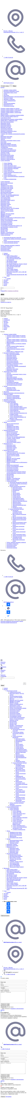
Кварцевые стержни (6, 137)
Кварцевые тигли (5, 201)
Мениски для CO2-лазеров (7, 213)
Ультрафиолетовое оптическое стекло (17, 537)
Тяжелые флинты (17, 503)
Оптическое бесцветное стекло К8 (12, 237)
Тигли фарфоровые (5, 199)
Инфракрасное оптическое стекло (20, 777)
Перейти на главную (6, 302)
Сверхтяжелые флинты (18, 499)
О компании (7, 319)
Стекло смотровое (5, 160)
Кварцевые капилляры (6, 136)
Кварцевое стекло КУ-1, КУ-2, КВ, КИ (16, 271)
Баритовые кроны (17, 487)
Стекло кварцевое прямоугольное (12, 167)
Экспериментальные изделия (8, 151)
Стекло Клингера (8, 169)
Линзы (5, 422)
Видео (5, 285)
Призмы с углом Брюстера (7, 232)
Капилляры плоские (6, 143)
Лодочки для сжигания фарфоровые (10, 195)
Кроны (14, 491)
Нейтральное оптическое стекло (20, 782)
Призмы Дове (4, 231)
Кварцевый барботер (6, 125)
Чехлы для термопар (6, 191)
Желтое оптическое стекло (19, 517)
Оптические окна (5, 249)
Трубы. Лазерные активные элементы (10, 245)
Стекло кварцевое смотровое (11, 168)
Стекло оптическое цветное (11, 242)
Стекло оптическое (5, 235)
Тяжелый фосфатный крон (19, 505)
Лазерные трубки (5, 152)
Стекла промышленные (10, 401)
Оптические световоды (6, 223)
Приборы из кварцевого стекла (9, 131)
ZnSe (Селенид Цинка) (12, 270)
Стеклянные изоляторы (7, 148)
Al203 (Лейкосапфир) (12, 255)
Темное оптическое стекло (19, 535)
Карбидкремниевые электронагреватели (14, 393)
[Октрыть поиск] (11, 86)
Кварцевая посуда (8, 443)
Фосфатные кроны (17, 507)
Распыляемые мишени (6, 132)
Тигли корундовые (5, 197)
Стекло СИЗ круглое (9, 171)
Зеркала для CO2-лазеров (7, 211)
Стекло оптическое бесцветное (11, 241)
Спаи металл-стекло (6, 117)
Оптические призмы (6, 250)
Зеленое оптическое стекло (19, 518)
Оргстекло (9, 273)
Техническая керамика (9, 430)
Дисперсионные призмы (7, 209)
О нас (5, 277)
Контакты (6, 282)
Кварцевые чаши (5, 205)
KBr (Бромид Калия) (12, 261)
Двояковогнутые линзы (7, 185)
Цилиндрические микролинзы (8, 149)
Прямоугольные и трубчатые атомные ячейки (12, 115)
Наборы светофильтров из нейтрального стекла (13, 217)
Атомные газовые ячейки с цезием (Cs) (11, 111)
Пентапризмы (4, 228)
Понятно (3, 1096)
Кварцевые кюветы (6, 124)
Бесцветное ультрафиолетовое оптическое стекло (17, 512)
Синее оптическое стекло (19, 534)
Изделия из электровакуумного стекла (10, 140)
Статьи (5, 284)
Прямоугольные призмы (7, 233)
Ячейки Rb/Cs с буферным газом (9, 120)
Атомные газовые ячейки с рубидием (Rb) (11, 109)
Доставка (6, 280)
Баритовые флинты (17, 489)
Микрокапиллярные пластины (8, 144)
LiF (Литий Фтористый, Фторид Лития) (17, 263)
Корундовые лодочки (6, 193)
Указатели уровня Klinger (7, 156)
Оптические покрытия (6, 128)
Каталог (6, 321)
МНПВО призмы (5, 216)
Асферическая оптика (6, 207)
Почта (2, 985)
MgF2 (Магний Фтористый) (14, 265)
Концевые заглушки (6, 127)
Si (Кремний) (10, 267)
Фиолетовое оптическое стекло (20, 801)
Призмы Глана (4, 229)
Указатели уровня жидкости (8, 159)
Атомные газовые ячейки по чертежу (10, 108)
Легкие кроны (16, 493)
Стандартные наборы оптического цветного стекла (18, 733)
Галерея (9, 278)
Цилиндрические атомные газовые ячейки (11, 119)
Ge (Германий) (10, 259)
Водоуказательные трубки (7, 155)
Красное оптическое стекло (20, 522)
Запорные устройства (9, 399)
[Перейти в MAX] (8, 609)
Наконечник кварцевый (7, 219)
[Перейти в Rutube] (8, 617)
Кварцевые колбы (5, 203)
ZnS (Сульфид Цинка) (12, 269)
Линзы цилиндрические (7, 183)
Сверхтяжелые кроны (18, 498)
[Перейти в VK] (8, 613)
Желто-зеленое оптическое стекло (20, 769)
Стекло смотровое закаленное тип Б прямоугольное (17, 823)
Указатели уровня (8, 394)
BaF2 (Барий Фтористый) (13, 257)
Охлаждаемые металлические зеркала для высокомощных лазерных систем (11, 226)
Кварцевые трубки (5, 153)
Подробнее (8, 1096)
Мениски (3, 212)
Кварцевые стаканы (6, 204)
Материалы (6, 254)
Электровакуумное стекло (10, 371)
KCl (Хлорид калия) (12, 262)
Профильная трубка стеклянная (9, 145)
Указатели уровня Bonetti (7, 157)
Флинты (15, 506)
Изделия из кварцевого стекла (11, 353)
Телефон (3, 988)
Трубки (5, 386)
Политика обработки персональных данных (12, 621)
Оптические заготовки (6, 221)
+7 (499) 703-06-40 (5, 1049)
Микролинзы (4, 184)
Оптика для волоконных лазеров (9, 220)
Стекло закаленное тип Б (10, 165)
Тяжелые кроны (17, 502)
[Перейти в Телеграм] (8, 605)
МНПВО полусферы (6, 215)
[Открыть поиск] (24, 684)
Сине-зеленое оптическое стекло (20, 790)
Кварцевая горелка (5, 123)
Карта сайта (7, 326)
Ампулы (3, 139)
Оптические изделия (9, 450)
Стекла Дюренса (8, 163)
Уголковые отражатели (6, 246)
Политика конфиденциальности (9, 622)
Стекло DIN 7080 (8, 164)
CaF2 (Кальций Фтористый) (14, 258)
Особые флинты (17, 497)
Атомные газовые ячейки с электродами (11, 112)
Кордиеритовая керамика (7, 192)
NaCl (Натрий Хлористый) (13, 266)
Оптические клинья (6, 248)
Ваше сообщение (5, 990)
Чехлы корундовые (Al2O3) (8, 200)
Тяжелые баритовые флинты (20, 501)
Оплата (5, 281)
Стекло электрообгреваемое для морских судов (20, 827)
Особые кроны (16, 495)
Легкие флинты (17, 494)
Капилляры (3, 141)
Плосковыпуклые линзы (7, 188)
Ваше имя (3, 982)
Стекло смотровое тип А (10, 175)
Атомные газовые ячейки (10, 334)
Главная (6, 253)
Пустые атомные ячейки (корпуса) (9, 116)
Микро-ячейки (4, 113)
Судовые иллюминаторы (10, 179)
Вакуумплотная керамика (7, 121)
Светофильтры (4, 147)
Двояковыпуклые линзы (7, 187)
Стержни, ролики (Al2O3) (7, 196)
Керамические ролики (6, 189)
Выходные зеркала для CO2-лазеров (10, 208)
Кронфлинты (16, 490)
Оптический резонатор (6, 129)
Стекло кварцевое (5, 181)
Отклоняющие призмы (6, 224)
